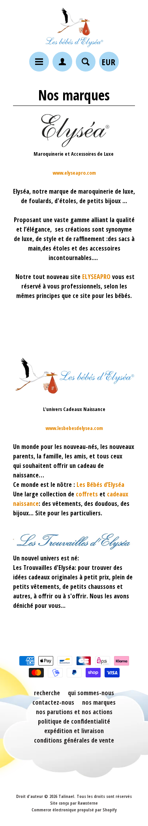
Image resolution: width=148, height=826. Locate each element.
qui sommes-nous (91, 692)
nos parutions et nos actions (74, 711)
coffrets (87, 494)
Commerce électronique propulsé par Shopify (74, 810)
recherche (47, 692)
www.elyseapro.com (74, 172)
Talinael (66, 796)
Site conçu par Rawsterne (74, 803)
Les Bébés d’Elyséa (100, 484)
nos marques (99, 702)
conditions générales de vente (74, 740)
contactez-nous (53, 702)
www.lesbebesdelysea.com (74, 428)
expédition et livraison (74, 730)
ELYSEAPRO (96, 276)
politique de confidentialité (74, 721)
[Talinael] (74, 27)
